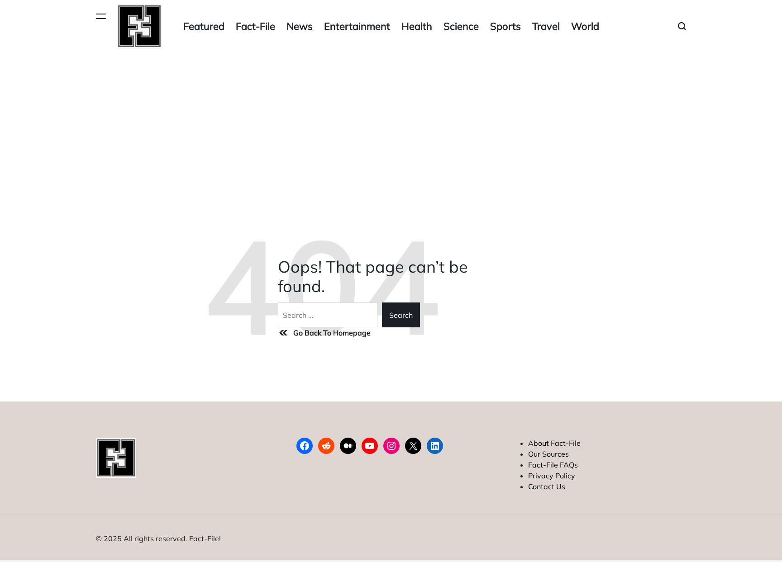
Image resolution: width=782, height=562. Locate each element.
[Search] (682, 26)
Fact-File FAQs (553, 464)
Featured (203, 26)
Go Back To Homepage (332, 332)
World (585, 26)
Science (461, 26)
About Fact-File (554, 443)
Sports (505, 26)
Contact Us (546, 486)
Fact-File (255, 26)
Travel (546, 26)
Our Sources (548, 453)
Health (416, 26)
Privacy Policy (551, 475)
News (299, 26)
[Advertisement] (391, 120)
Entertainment (357, 26)
